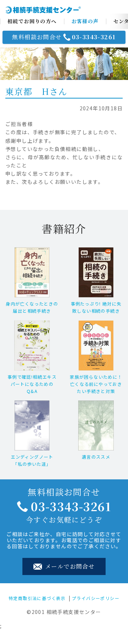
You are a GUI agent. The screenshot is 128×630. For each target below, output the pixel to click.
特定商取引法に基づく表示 (37, 598)
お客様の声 (85, 21)
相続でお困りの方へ (32, 21)
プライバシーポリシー (95, 598)
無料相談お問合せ (64, 37)
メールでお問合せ (69, 566)
